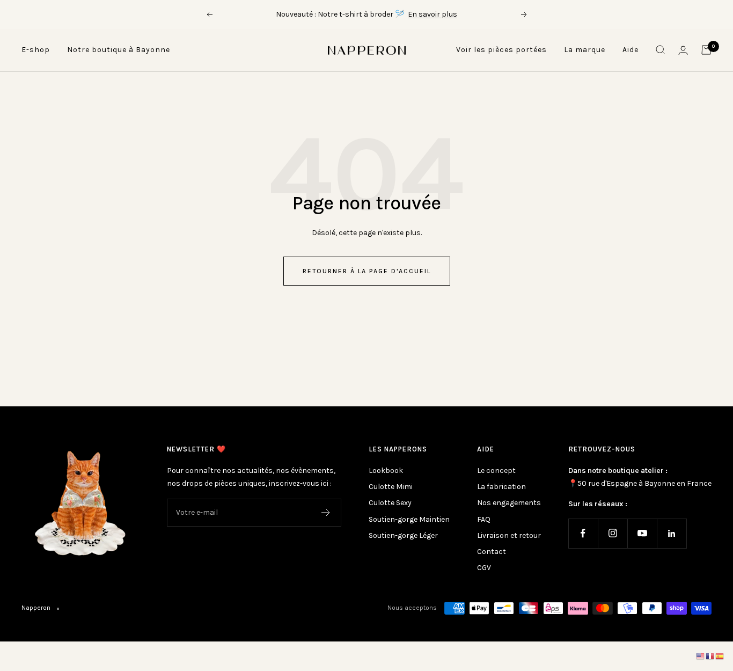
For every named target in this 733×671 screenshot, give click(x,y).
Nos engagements (509, 502)
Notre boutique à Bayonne (118, 49)
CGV (484, 567)
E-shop (35, 49)
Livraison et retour (509, 535)
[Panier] (706, 50)
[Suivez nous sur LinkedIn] (671, 533)
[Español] (720, 656)
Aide (630, 49)
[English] (701, 656)
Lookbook (386, 470)
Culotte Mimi (391, 486)
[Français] (710, 656)
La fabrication (501, 486)
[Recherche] (660, 50)
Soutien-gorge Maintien (409, 519)
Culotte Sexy (390, 502)
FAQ (483, 519)
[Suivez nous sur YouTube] (642, 533)
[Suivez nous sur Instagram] (612, 533)
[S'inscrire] (326, 512)
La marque (584, 49)
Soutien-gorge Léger (403, 535)
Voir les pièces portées (501, 49)
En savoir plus (432, 14)
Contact (491, 551)
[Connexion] (683, 50)
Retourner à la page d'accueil (367, 271)
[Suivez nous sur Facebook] (583, 533)
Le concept (496, 470)
